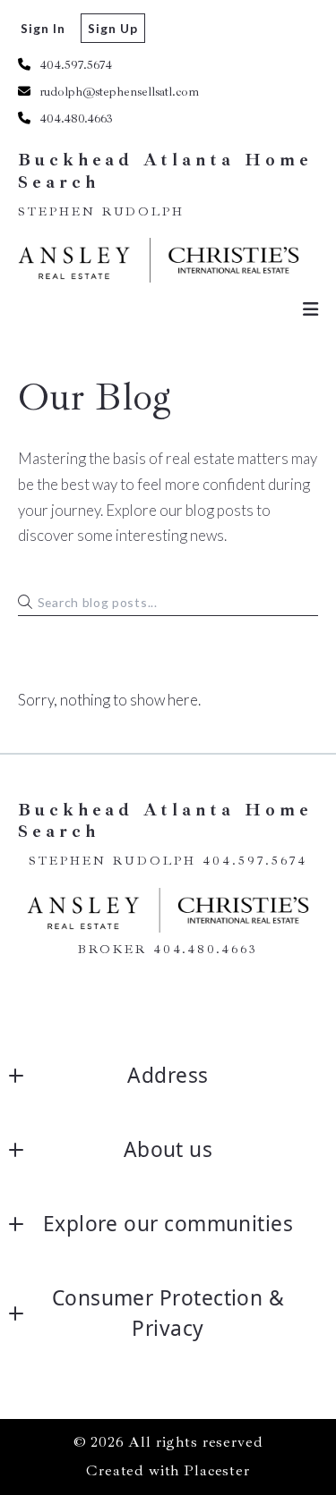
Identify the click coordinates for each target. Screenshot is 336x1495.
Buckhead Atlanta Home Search (168, 171)
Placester (217, 1470)
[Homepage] (159, 260)
